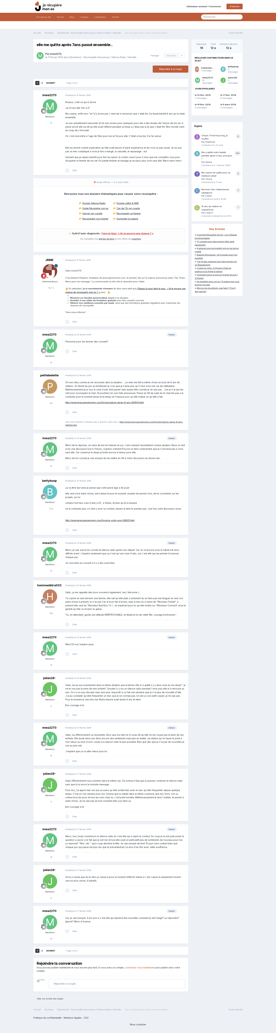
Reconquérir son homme (95, 218)
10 (51, 123)
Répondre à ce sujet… (65, 983)
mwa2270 (55, 53)
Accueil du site (43, 17)
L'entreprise (100, 17)
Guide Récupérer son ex (95, 208)
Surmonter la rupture (127, 218)
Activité (115, 17)
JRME (49, 260)
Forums (60, 17)
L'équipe (84, 17)
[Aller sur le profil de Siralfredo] (197, 137)
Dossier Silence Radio (94, 203)
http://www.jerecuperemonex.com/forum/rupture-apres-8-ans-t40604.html (104, 402)
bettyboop (49, 480)
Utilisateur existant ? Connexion (204, 6)
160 (51, 613)
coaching (136, 238)
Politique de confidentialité (47, 1017)
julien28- (49, 678)
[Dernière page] (59, 83)
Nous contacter (138, 1024)
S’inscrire (234, 6)
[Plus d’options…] (182, 95)
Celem (208, 195)
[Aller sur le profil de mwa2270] (40, 55)
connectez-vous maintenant (139, 967)
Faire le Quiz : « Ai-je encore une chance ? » (127, 233)
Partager (154, 55)
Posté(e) (78, 95)
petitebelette (49, 375)
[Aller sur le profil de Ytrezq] (197, 174)
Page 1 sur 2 (72, 83)
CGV (86, 1017)
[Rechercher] (239, 17)
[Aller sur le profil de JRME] (50, 271)
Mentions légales (73, 1017)
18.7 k (51, 288)
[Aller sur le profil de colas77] (197, 207)
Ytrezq (208, 179)
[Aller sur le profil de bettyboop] (50, 492)
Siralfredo (210, 142)
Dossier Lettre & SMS (128, 203)
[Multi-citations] (67, 170)
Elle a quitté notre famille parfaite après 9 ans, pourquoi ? (216, 155)
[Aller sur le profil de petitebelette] (50, 386)
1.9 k (50, 508)
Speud (208, 162)
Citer (74, 170)
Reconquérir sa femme (129, 213)
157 (51, 403)
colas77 (209, 212)
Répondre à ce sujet (170, 69)
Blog (72, 17)
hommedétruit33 (49, 585)
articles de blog (106, 238)
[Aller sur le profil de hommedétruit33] (50, 596)
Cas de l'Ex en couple (128, 208)
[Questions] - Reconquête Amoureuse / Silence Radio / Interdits (102, 57)
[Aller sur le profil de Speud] (197, 153)
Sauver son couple (92, 213)
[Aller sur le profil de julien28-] (50, 689)
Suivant (50, 83)
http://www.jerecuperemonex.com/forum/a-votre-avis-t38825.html (99, 520)
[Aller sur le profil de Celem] (197, 191)
